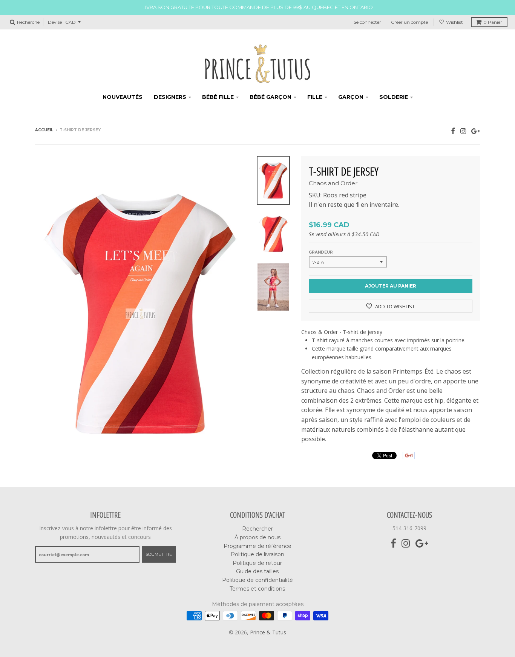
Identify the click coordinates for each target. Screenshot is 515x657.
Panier (492, 22)
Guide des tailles (257, 571)
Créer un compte (409, 22)
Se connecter (367, 22)
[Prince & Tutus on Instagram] (463, 130)
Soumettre (159, 554)
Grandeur (321, 252)
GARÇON (350, 97)
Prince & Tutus (268, 632)
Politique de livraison (257, 554)
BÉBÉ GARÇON (270, 97)
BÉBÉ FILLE (218, 97)
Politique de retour (257, 563)
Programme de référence (257, 546)
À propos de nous (257, 537)
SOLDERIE (393, 97)
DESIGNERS (170, 97)
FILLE (314, 97)
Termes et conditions (257, 588)
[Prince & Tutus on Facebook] (453, 130)
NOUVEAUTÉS (123, 97)
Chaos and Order (333, 183)
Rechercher (257, 528)
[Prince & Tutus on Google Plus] (475, 130)
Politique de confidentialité (257, 580)
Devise (55, 22)
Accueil (44, 130)
